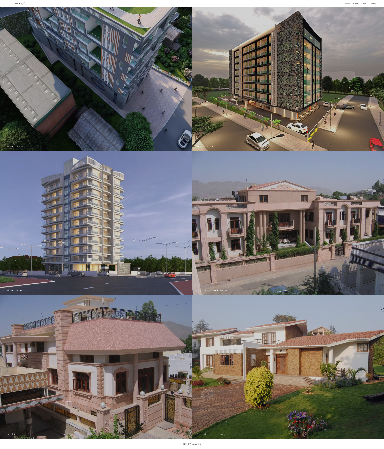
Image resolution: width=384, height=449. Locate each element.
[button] (355, 3)
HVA (20, 4)
